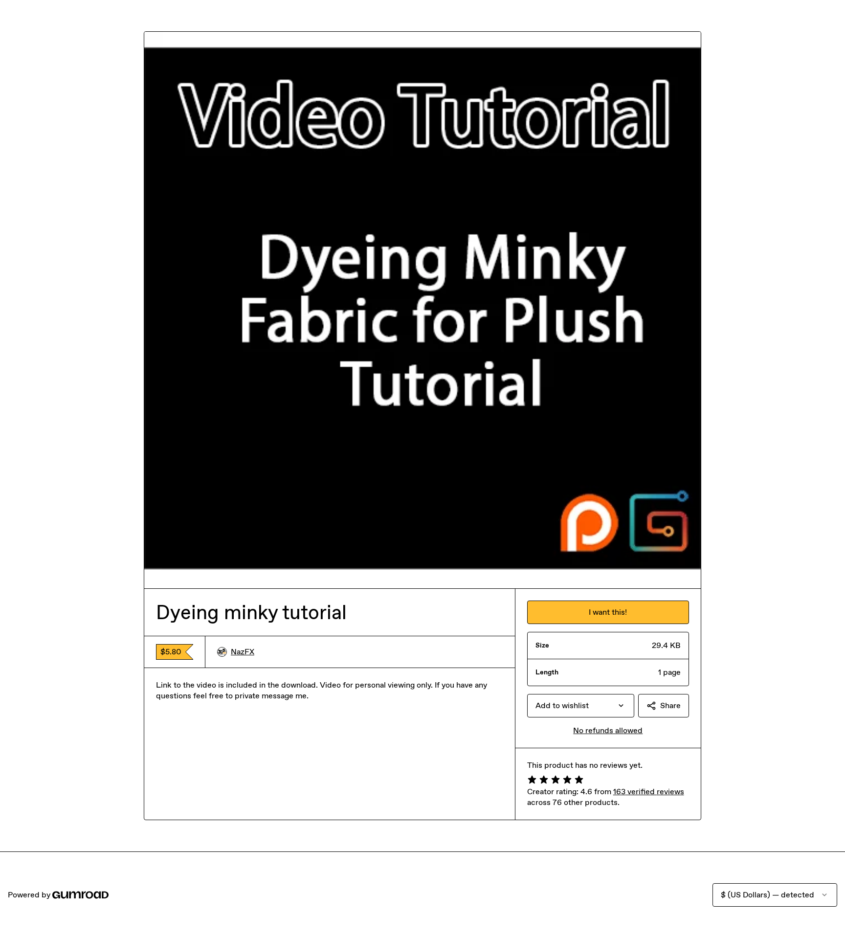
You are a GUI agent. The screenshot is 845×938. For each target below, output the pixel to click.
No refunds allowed (608, 730)
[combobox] (580, 705)
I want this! (608, 612)
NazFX (242, 651)
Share (670, 705)
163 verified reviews (648, 791)
